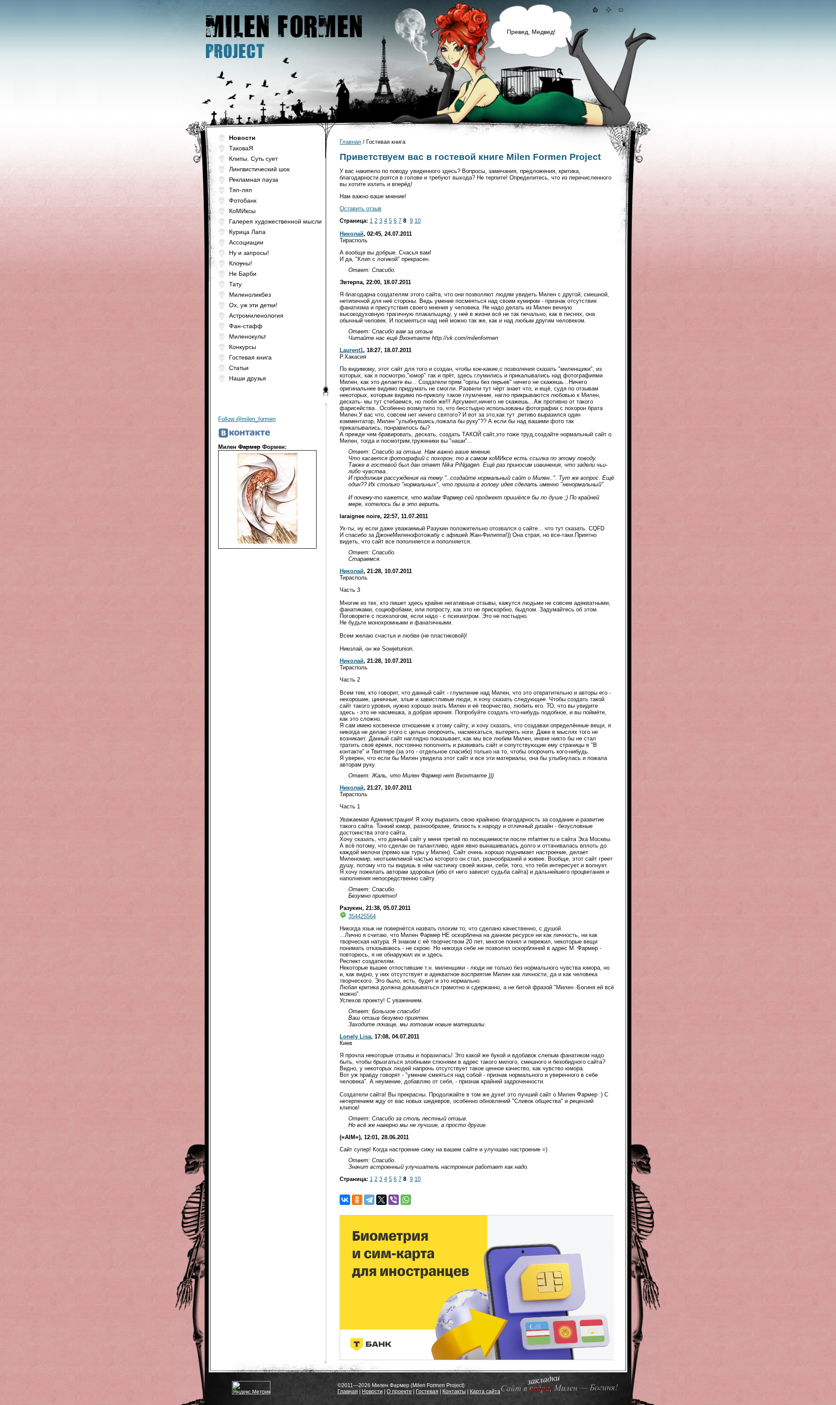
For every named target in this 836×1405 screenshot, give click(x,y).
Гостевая (427, 1391)
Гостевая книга (250, 357)
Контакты (454, 1391)
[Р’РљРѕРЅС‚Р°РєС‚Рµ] (345, 1200)
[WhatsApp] (406, 1200)
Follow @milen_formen (247, 419)
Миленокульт (247, 336)
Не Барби (242, 273)
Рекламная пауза (253, 179)
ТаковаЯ (241, 148)
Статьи (239, 367)
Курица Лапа (247, 231)
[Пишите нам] (620, 10)
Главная (350, 142)
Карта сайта (485, 1391)
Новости (372, 1391)
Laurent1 (351, 350)
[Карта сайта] (608, 10)
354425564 (362, 916)
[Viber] (393, 1200)
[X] (381, 1200)
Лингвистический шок (259, 169)
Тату (235, 284)
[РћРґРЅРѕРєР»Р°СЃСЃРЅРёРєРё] (357, 1200)
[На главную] (594, 10)
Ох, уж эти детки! (253, 305)
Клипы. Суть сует (253, 158)
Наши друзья (247, 378)
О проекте (399, 1391)
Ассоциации (246, 242)
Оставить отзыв (360, 208)
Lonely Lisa (355, 1036)
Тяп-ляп (240, 190)
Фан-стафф (246, 325)
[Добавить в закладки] (558, 1392)
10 (418, 220)
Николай (352, 234)
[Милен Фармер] (283, 61)
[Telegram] (369, 1200)
